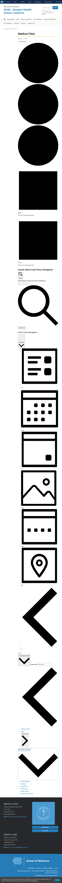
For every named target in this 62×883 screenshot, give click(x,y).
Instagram (45, 827)
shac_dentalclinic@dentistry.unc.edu (18, 847)
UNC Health (31, 868)
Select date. (34, 664)
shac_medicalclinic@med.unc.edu (17, 816)
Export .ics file (25, 791)
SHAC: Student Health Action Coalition (17, 11)
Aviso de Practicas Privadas (38, 870)
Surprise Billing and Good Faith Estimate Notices (46, 875)
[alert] (38, 191)
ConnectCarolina (48, 2)
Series (8, 28)
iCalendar (23, 784)
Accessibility (7, 2)
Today (19, 653)
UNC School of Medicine (11, 6)
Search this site (47, 11)
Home (4, 19)
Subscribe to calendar (24, 749)
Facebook (45, 830)
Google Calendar (25, 781)
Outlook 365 (24, 786)
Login (56, 868)
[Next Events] (21, 649)
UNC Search (58, 2)
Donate (16, 23)
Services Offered (49, 19)
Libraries (23, 2)
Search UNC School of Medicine (47, 13)
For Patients (38, 19)
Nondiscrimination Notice (52, 870)
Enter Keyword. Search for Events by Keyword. (32, 281)
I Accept (57, 880)
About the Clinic (26, 19)
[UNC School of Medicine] (31, 860)
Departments (38, 2)
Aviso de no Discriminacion (51, 872)
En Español (10, 19)
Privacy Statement (48, 868)
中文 (17, 19)
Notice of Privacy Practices (24, 870)
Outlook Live (24, 788)
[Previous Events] (39, 646)
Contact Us (31, 23)
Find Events (22, 328)
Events (15, 2)
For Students (8, 23)
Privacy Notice (34, 880)
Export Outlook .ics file (27, 793)
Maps (29, 2)
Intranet (38, 868)
